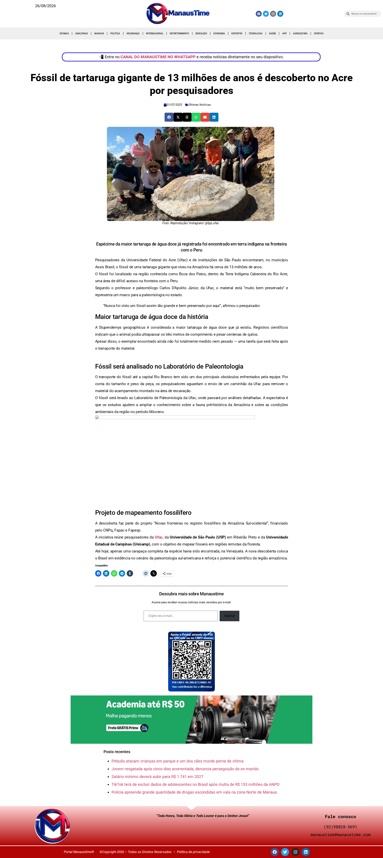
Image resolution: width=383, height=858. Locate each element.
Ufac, (159, 537)
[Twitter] (266, 14)
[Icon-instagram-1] (273, 14)
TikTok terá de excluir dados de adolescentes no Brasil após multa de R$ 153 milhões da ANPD (195, 784)
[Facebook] (259, 14)
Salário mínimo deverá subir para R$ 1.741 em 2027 (157, 776)
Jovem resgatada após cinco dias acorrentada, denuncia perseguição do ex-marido (185, 768)
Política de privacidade (193, 852)
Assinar (229, 616)
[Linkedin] (280, 14)
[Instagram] (295, 852)
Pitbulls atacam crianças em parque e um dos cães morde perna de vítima (178, 761)
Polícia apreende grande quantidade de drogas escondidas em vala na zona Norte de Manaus (194, 792)
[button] (169, 117)
